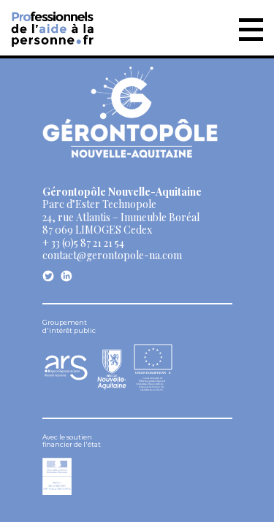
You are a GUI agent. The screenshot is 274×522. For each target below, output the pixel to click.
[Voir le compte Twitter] (48, 275)
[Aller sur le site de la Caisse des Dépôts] (57, 491)
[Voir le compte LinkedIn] (66, 275)
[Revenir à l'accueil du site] (54, 26)
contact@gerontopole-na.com (112, 255)
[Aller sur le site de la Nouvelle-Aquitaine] (111, 368)
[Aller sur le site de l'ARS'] (66, 377)
